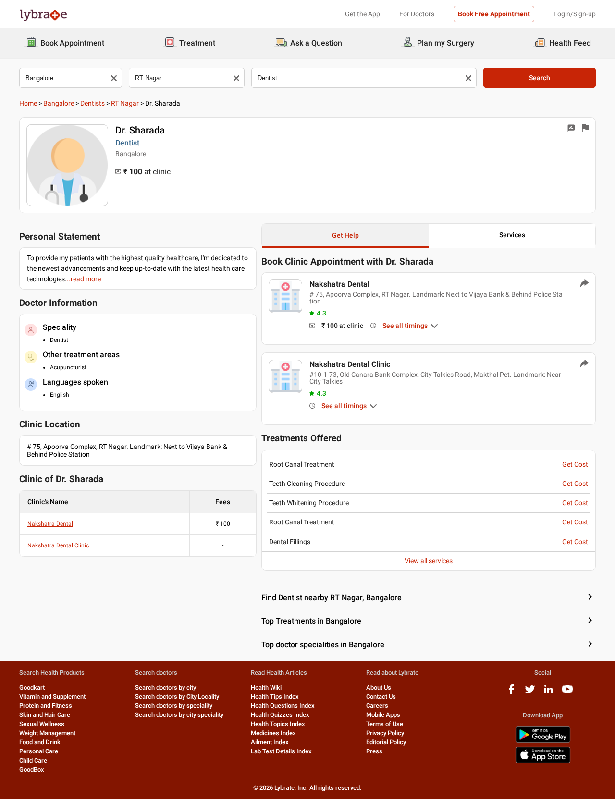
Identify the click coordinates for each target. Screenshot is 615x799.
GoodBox (31, 769)
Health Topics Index (278, 723)
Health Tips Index (275, 696)
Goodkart (32, 687)
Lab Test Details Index (281, 751)
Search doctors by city (165, 687)
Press (374, 751)
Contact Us (381, 696)
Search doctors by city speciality (179, 714)
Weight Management (47, 733)
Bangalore (58, 103)
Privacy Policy (385, 733)
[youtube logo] (567, 692)
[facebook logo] (511, 692)
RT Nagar (125, 103)
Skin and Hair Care (44, 714)
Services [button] (512, 235)
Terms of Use (384, 723)
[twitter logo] (530, 692)
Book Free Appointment (494, 14)
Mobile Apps (383, 714)
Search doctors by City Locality (177, 696)
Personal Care (38, 751)
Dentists (92, 103)
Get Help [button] (345, 235)
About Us (378, 687)
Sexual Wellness (41, 723)
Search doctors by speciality (173, 705)
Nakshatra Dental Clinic (58, 545)
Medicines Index (273, 733)
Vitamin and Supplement (52, 696)
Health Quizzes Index (280, 714)
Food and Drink (40, 742)
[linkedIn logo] (548, 692)
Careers (377, 705)
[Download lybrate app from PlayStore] (543, 741)
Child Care (33, 760)
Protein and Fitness (45, 705)
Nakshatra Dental (50, 524)
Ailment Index (270, 742)
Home (28, 103)
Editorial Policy (386, 742)
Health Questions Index (283, 705)
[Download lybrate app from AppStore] (543, 761)
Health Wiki (266, 687)
